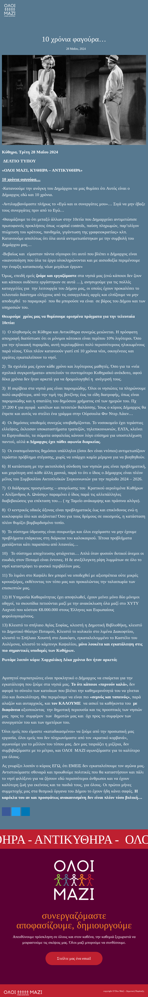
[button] (141, 5)
